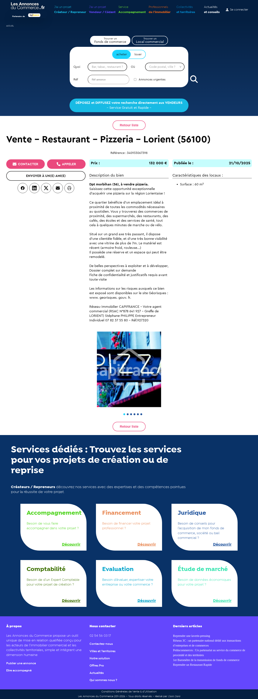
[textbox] (107, 67)
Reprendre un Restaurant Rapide (192, 664)
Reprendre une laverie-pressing (191, 635)
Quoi (76, 66)
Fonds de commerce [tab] (110, 40)
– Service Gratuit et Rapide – (129, 105)
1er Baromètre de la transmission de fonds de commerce (206, 660)
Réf (75, 79)
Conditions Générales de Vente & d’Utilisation (129, 691)
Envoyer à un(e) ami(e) (46, 175)
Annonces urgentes (152, 79)
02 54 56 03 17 (100, 636)
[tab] (124, 414)
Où (133, 66)
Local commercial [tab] (150, 40)
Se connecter (239, 10)
